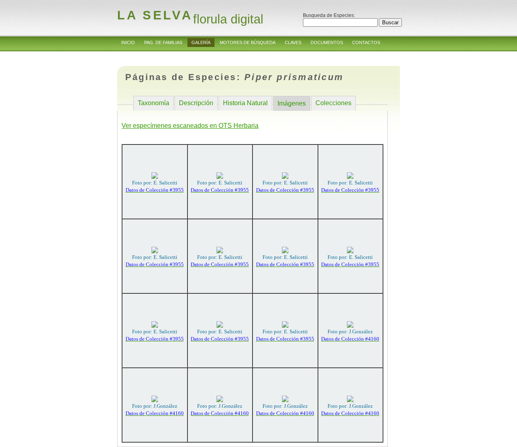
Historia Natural (245, 103)
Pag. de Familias (163, 42)
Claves (293, 42)
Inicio (128, 42)
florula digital (228, 19)
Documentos (327, 42)
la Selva (154, 15)
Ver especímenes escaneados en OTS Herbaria (190, 125)
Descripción (196, 103)
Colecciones (333, 103)
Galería (200, 42)
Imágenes (291, 103)
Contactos (366, 42)
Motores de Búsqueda (247, 42)
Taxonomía (153, 103)
